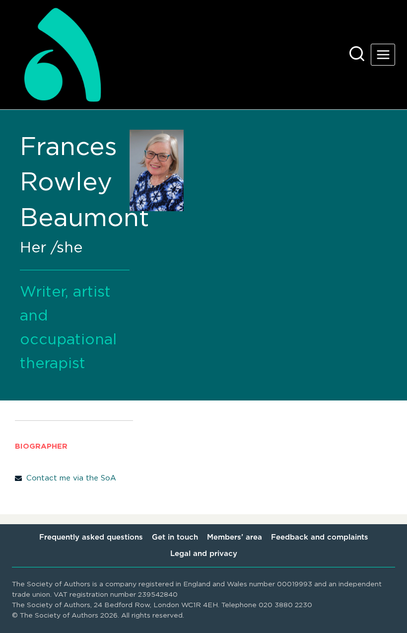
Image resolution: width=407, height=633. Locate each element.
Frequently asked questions (91, 537)
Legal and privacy (203, 553)
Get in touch (175, 537)
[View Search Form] (357, 55)
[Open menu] (383, 54)
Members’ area (234, 537)
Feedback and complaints (319, 537)
